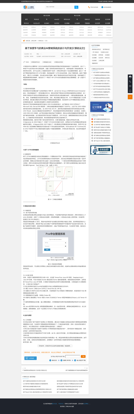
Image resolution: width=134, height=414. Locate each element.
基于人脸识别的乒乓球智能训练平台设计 (68, 392)
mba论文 (56, 19)
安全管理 (52, 29)
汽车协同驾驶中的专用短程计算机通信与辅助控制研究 (108, 83)
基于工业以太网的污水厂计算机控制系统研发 (105, 81)
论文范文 (56, 23)
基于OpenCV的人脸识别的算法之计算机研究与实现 (37, 392)
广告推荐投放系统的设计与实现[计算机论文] (34, 370)
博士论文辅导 (77, 16)
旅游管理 (71, 35)
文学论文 (81, 27)
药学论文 (71, 29)
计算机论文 (108, 35)
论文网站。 (86, 403)
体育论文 (100, 35)
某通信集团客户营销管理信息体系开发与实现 (69, 386)
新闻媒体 (100, 32)
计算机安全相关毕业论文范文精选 (102, 97)
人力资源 (25, 35)
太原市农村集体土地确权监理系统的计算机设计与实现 (108, 92)
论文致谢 (94, 60)
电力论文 (63, 29)
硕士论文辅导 (47, 16)
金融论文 (90, 27)
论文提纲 (77, 23)
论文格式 (46, 23)
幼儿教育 (52, 32)
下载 (83, 356)
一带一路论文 (95, 52)
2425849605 (107, 7)
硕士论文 (54, 403)
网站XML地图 (70, 406)
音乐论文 (108, 32)
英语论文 (90, 32)
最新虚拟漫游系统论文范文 (100, 94)
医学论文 (71, 32)
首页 (26, 19)
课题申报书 (95, 63)
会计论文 (81, 32)
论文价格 (107, 19)
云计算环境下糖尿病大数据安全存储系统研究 (35, 384)
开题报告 (87, 23)
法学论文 (63, 32)
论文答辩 (97, 23)
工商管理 (33, 32)
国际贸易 (81, 35)
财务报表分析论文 (96, 49)
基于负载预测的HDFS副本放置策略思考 (77, 370)
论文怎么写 (36, 23)
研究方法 (107, 57)
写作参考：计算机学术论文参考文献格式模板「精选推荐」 (55, 346)
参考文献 (101, 55)
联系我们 (62, 406)
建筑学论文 (100, 27)
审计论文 (25, 27)
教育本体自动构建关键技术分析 (32, 386)
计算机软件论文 (35, 62)
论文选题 (94, 55)
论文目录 (101, 57)
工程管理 (44, 35)
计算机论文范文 (58, 62)
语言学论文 (100, 29)
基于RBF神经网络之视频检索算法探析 (67, 389)
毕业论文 (36, 19)
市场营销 (33, 35)
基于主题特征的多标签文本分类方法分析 (34, 381)
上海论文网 (33, 40)
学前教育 (44, 32)
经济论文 (81, 29)
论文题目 (107, 55)
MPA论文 (44, 27)
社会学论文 (108, 29)
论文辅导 (100, 1)
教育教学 (44, 29)
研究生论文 (67, 19)
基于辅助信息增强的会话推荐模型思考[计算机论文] (37, 389)
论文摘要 (94, 57)
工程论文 (52, 27)
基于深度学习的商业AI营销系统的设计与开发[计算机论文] (109, 72)
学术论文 (26, 23)
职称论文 (87, 19)
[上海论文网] (29, 7)
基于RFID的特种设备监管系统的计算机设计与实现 (107, 86)
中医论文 (71, 27)
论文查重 (107, 23)
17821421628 (94, 7)
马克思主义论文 (104, 52)
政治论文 (90, 29)
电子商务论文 (106, 49)
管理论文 (33, 27)
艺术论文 (108, 27)
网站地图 (110, 1)
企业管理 (33, 29)
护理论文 (63, 35)
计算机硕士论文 (47, 62)
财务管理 (90, 35)
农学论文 (63, 27)
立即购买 (31, 358)
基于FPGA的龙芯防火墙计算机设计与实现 (104, 89)
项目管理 (52, 35)
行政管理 (25, 32)
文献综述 (97, 19)
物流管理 (25, 29)
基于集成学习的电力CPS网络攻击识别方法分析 (70, 384)
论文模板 (67, 23)
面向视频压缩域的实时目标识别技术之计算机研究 (70, 381)
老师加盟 (105, 1)
